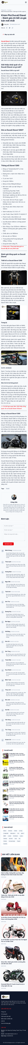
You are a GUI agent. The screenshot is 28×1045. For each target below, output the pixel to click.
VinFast (5, 841)
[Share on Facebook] (7, 28)
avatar (21, 835)
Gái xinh (10, 838)
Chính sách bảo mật (5, 1016)
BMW (5, 835)
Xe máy (9, 10)
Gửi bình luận (8, 544)
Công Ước (14, 502)
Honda (15, 830)
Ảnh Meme (15, 835)
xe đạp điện (6, 833)
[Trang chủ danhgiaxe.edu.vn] (4, 2)
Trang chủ (3, 10)
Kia (19, 838)
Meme (5, 830)
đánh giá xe (12, 833)
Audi (16, 838)
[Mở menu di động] (26, 2)
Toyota (18, 841)
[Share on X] (9, 28)
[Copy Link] (12, 28)
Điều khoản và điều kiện (6, 1018)
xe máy (20, 830)
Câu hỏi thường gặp (5, 1023)
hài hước (10, 830)
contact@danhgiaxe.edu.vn (11, 1033)
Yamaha (5, 838)
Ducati (7, 488)
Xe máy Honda (12, 841)
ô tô (18, 833)
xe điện (9, 835)
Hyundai (5, 843)
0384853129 (10, 1035)
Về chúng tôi (4, 1014)
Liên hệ (3, 1021)
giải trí (22, 833)
